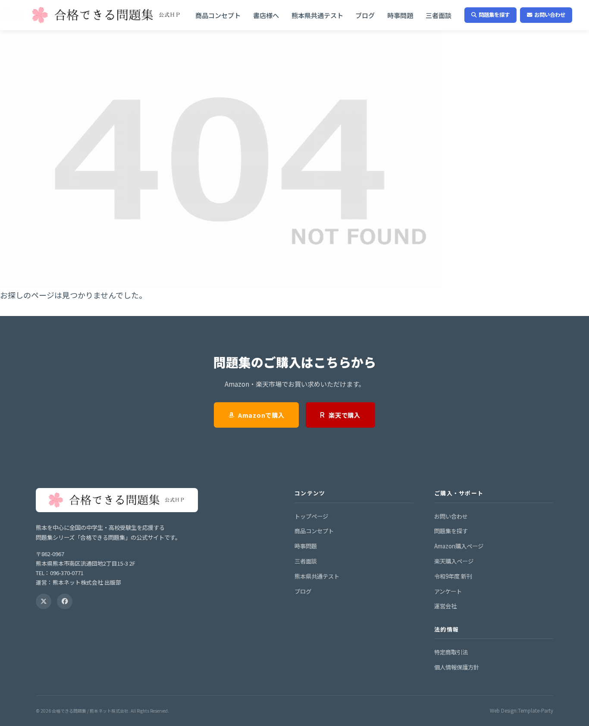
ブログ (365, 15)
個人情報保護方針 (456, 667)
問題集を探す (494, 15)
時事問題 (400, 15)
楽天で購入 (344, 414)
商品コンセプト (218, 15)
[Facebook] (64, 601)
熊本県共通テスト (317, 15)
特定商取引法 (451, 652)
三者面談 (438, 15)
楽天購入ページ (453, 561)
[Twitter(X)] (43, 601)
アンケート (448, 591)
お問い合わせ (549, 15)
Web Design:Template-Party (521, 710)
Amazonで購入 (261, 414)
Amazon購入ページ (458, 546)
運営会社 (445, 606)
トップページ (311, 516)
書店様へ (266, 15)
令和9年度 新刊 (453, 576)
